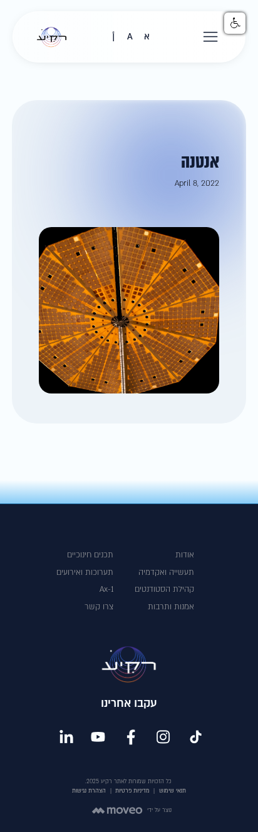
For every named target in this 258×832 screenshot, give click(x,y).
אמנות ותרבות (171, 606)
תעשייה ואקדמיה (166, 572)
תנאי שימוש (172, 790)
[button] (211, 36)
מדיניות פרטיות (132, 790)
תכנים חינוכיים (90, 555)
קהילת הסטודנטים (164, 589)
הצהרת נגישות (89, 790)
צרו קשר (99, 606)
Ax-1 (106, 589)
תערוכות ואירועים (84, 572)
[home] (48, 37)
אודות (184, 555)
